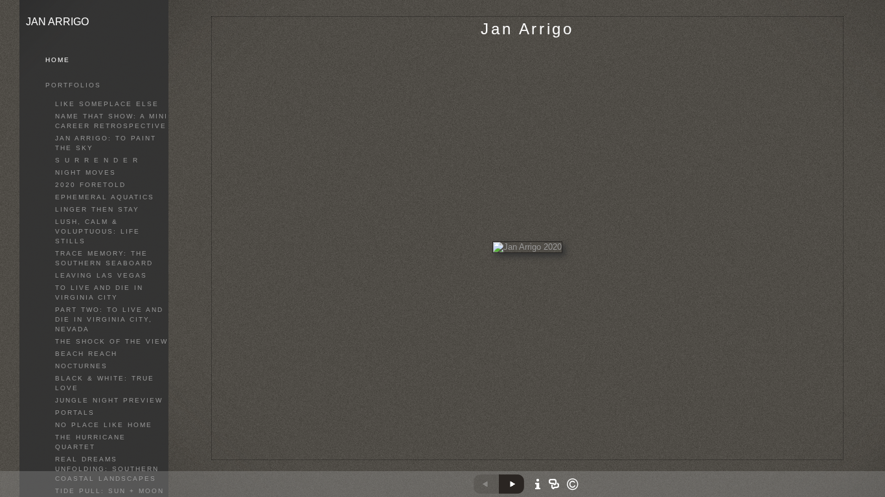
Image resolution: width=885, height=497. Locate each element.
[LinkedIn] (552, 456)
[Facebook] (536, 456)
